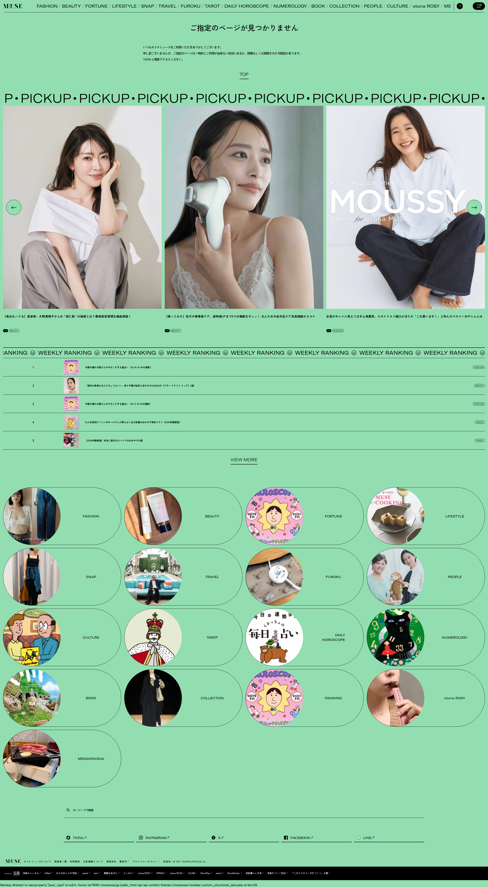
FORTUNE (96, 6)
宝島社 (167, 861)
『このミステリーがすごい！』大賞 (309, 873)
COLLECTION (344, 6)
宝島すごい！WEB (276, 873)
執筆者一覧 (60, 861)
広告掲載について (93, 861)
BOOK (318, 6)
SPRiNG (160, 873)
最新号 (123, 861)
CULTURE (397, 6)
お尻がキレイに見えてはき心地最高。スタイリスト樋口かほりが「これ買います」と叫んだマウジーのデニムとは (404, 316)
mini (96, 873)
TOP (244, 74)
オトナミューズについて (37, 861)
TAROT (212, 6)
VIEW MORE (244, 459)
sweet (85, 873)
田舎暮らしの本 (254, 873)
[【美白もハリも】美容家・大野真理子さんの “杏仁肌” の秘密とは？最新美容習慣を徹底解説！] (82, 207)
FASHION (47, 6)
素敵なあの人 (110, 873)
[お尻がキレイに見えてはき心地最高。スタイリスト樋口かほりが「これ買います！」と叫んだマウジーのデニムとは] (405, 207)
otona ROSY (426, 6)
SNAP (147, 6)
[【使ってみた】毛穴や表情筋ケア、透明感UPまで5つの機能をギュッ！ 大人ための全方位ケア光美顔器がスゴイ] (244, 207)
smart (219, 873)
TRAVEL (167, 6)
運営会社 (111, 861)
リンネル (127, 873)
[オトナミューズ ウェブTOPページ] (13, 861)
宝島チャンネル (31, 873)
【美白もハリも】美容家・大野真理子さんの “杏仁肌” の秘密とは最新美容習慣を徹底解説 (67, 316)
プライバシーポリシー (145, 861)
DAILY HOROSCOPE (246, 6)
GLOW (191, 873)
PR (5, 330)
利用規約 (75, 861)
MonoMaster (233, 873)
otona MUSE (176, 873)
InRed (47, 873)
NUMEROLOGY (290, 6)
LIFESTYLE (124, 6)
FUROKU (190, 6)
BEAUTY (71, 6)
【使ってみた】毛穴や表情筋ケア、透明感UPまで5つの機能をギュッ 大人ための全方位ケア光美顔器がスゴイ (240, 316)
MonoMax (205, 873)
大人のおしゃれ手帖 (66, 873)
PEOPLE (373, 6)
